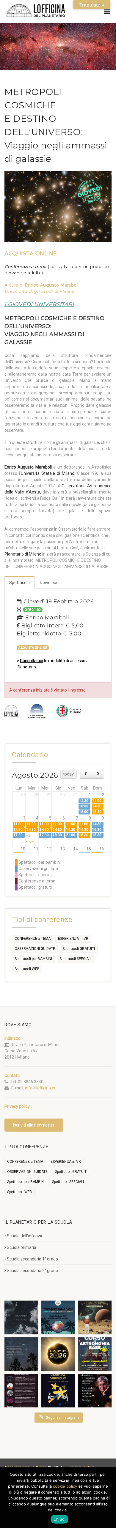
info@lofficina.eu (41, 1088)
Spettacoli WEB (27, 969)
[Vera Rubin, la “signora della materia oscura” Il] (95, 1390)
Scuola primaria (21, 1247)
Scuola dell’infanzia (25, 1235)
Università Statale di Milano (47, 473)
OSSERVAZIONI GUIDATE (35, 949)
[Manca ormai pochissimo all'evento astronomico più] (58, 1354)
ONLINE (30, 253)
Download (49, 582)
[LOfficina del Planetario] (35, 10)
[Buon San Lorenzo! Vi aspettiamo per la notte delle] (21, 1354)
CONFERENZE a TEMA (33, 939)
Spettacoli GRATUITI (78, 949)
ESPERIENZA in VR (73, 939)
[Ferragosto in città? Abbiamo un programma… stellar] (58, 1317)
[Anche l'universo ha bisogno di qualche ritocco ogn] (58, 1390)
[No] (109, 1497)
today (68, 774)
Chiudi (60, 1519)
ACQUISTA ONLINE (32, 647)
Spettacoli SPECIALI (75, 959)
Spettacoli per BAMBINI (33, 959)
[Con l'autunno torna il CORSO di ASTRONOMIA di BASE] (95, 1354)
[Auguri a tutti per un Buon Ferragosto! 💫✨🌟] (21, 1317)
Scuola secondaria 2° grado (32, 1270)
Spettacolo (19, 582)
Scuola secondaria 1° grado (32, 1259)
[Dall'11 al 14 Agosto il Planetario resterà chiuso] (95, 1317)
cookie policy (65, 1486)
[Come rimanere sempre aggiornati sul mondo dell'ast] (21, 1390)
